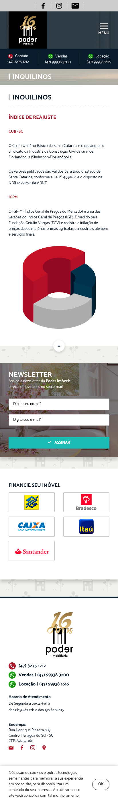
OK (101, 784)
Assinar (62, 442)
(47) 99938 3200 (58, 62)
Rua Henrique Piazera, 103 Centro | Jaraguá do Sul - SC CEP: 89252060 (31, 733)
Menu (103, 33)
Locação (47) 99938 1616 (99, 59)
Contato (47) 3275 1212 (18, 59)
